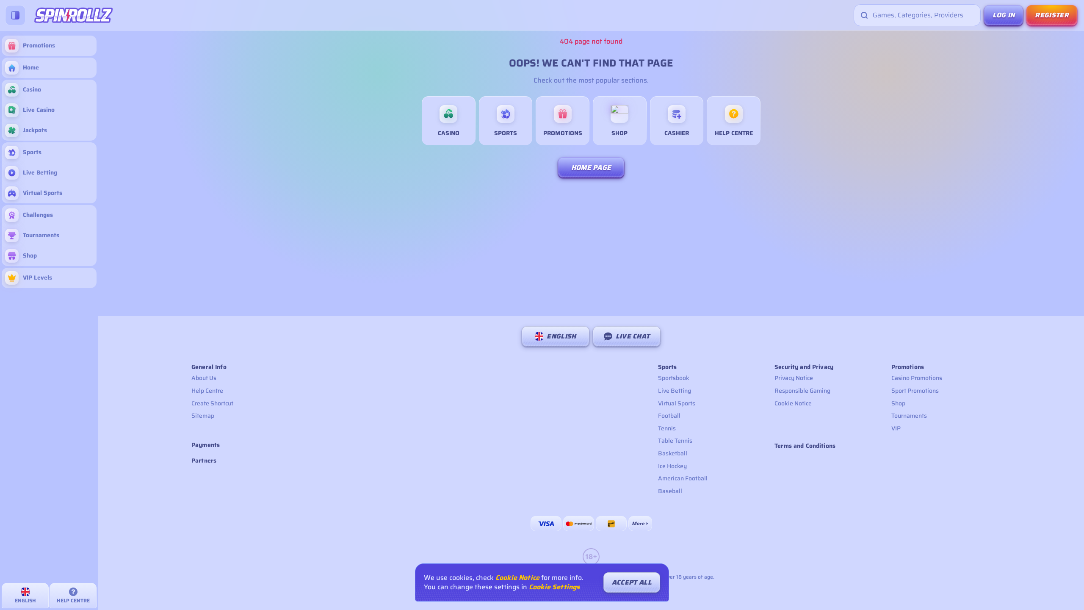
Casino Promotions (916, 378)
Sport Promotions (915, 390)
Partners (203, 460)
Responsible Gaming (802, 390)
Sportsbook (673, 378)
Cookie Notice (793, 403)
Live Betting (674, 390)
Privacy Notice (793, 378)
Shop (898, 403)
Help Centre (207, 390)
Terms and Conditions (804, 445)
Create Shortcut (212, 403)
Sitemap (202, 415)
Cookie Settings (554, 587)
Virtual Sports (676, 403)
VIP (896, 428)
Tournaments (909, 415)
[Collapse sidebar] (15, 15)
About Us (203, 378)
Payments (205, 445)
